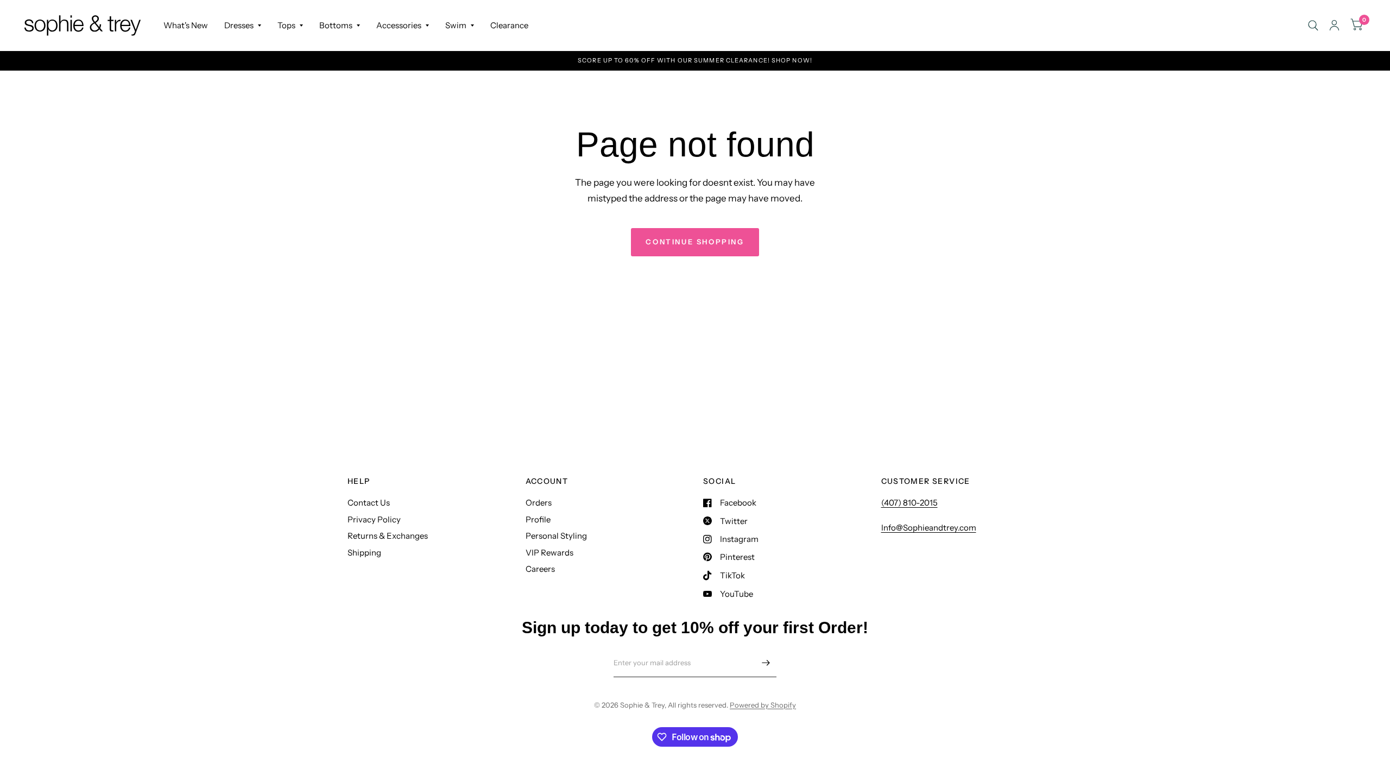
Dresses (239, 25)
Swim (455, 25)
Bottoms (335, 25)
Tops (286, 25)
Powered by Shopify (763, 705)
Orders (539, 502)
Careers (540, 569)
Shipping (364, 552)
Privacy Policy (374, 519)
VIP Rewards (549, 552)
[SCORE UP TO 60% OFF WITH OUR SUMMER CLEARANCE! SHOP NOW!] (695, 60)
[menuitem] (185, 25)
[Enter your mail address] (765, 663)
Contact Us (369, 502)
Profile (538, 519)
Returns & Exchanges (388, 536)
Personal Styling (556, 536)
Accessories (398, 25)
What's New (185, 25)
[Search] (1313, 25)
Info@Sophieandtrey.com (928, 527)
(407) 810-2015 (909, 502)
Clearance (509, 25)
